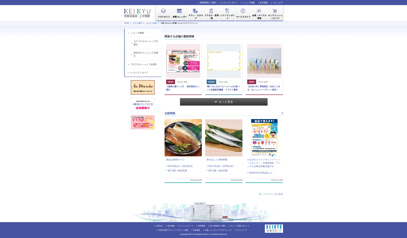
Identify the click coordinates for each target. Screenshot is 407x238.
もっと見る (226, 101)
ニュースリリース (186, 226)
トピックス (278, 2)
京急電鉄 (196, 230)
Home (126, 23)
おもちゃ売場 (151, 23)
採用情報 (201, 226)
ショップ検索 (248, 2)
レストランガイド (229, 2)
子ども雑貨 (137, 23)
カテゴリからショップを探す (146, 43)
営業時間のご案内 (208, 2)
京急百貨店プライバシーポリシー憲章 (173, 230)
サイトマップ (241, 230)
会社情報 (264, 2)
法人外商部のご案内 (218, 226)
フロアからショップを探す (144, 64)
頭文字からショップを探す (146, 54)
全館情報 (170, 113)
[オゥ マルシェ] (143, 87)
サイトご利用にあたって (240, 226)
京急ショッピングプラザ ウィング (218, 230)
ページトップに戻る (273, 194)
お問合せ (159, 226)
